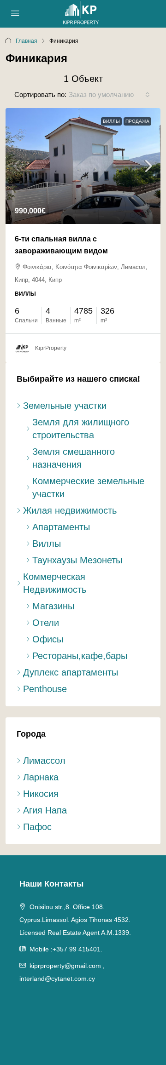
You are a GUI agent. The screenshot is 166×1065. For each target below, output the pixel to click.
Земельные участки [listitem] (65, 406)
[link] (83, 166)
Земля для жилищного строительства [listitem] (80, 428)
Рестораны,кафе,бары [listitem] (79, 656)
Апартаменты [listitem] (61, 527)
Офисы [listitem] (47, 639)
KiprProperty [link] (50, 348)
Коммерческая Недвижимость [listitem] (54, 583)
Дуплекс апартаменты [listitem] (70, 672)
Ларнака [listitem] (41, 777)
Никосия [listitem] (41, 794)
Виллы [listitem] (46, 543)
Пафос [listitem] (37, 827)
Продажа (137, 121)
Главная (26, 41)
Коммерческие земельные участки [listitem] (88, 487)
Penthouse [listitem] (45, 689)
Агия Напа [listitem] (45, 810)
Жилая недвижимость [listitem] (70, 510)
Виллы (111, 121)
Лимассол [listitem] (44, 761)
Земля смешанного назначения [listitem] (73, 458)
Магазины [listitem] (53, 606)
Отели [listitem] (45, 623)
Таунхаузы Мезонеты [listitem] (77, 560)
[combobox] (109, 94)
